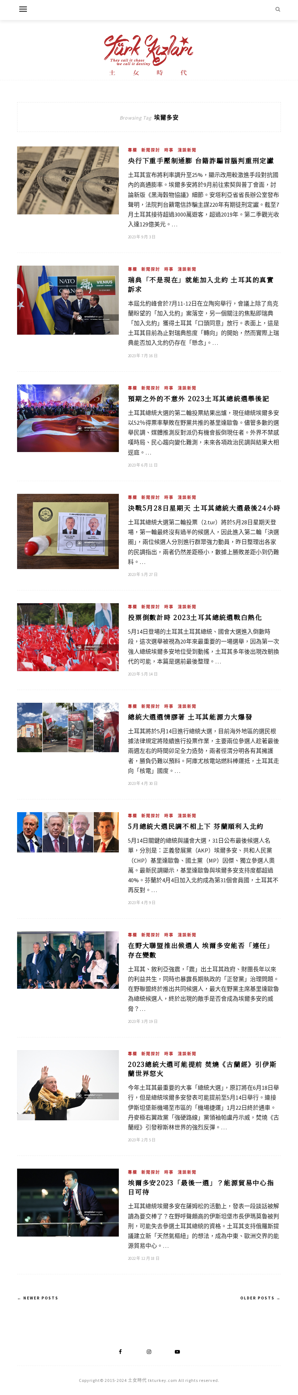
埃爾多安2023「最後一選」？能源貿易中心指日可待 (201, 1187)
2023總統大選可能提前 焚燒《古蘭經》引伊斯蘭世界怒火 (202, 1068)
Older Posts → (260, 1298)
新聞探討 (150, 150)
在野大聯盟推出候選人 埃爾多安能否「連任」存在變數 (201, 949)
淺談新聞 (187, 150)
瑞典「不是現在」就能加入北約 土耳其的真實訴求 (201, 284)
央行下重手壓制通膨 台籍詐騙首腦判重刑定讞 (201, 160)
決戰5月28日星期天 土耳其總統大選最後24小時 (204, 507)
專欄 (132, 150)
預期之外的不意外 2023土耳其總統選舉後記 (199, 398)
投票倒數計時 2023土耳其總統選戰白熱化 (195, 617)
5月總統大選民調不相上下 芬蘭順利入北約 (196, 826)
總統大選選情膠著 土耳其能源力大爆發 (190, 716)
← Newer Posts (38, 1298)
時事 (169, 150)
